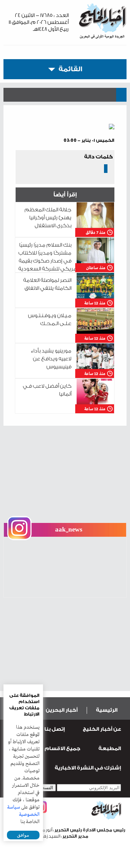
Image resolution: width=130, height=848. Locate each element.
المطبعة (109, 749)
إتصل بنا (54, 729)
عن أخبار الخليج (102, 729)
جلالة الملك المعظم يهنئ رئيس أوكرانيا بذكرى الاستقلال (48, 218)
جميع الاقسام (62, 749)
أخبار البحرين (62, 710)
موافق (23, 835)
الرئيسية (107, 710)
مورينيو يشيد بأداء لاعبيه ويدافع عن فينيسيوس (51, 359)
